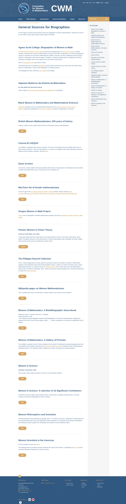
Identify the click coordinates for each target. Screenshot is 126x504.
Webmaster (100, 486)
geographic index (29, 62)
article (23, 246)
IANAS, (75, 447)
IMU (84, 2)
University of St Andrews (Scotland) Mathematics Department (59, 193)
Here (19, 215)
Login (83, 486)
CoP (94, 2)
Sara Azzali (58, 346)
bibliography (41, 65)
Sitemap (84, 483)
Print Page (84, 485)
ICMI (87, 2)
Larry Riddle (42, 70)
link (22, 175)
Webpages (21, 107)
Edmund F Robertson (33, 193)
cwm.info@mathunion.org (49, 483)
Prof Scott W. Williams (45, 109)
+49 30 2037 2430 (24, 492)
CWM (97, 2)
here (46, 151)
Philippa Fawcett (50, 267)
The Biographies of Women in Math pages (30, 51)
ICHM (101, 2)
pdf (22, 131)
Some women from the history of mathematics (41, 90)
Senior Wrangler (31, 271)
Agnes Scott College (68, 51)
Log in (106, 2)
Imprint (98, 485)
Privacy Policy (100, 483)
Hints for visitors (70, 485)
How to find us (69, 483)
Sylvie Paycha (48, 346)
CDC (90, 2)
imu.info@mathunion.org (25, 490)
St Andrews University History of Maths (42, 191)
